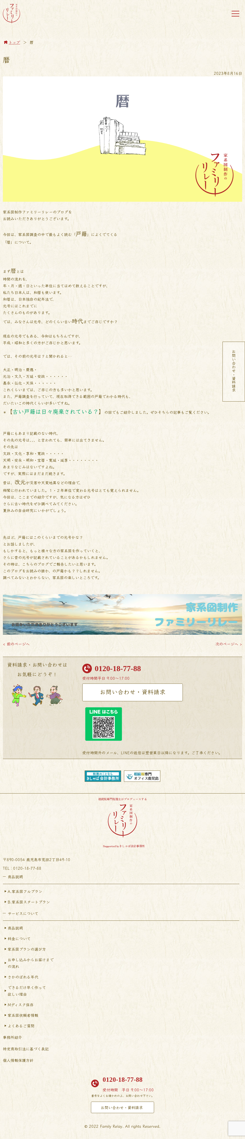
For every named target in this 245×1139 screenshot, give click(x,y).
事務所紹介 (12, 1037)
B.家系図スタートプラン (29, 902)
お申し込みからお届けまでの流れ (31, 963)
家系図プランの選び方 (27, 949)
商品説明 (15, 928)
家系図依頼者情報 (23, 1015)
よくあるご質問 (21, 1026)
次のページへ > (228, 644)
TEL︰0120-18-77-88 (22, 868)
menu (235, 13)
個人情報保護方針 (18, 1060)
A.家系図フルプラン (25, 891)
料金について (19, 938)
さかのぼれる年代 (23, 977)
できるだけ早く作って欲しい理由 (27, 990)
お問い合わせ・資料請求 (133, 691)
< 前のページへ (16, 644)
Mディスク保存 (20, 1004)
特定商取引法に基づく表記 (26, 1049)
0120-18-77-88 (118, 668)
